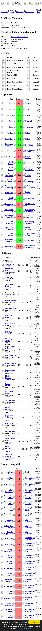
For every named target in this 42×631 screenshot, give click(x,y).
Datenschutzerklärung (24, 628)
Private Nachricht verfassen (19, 37)
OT (19, 127)
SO (19, 109)
